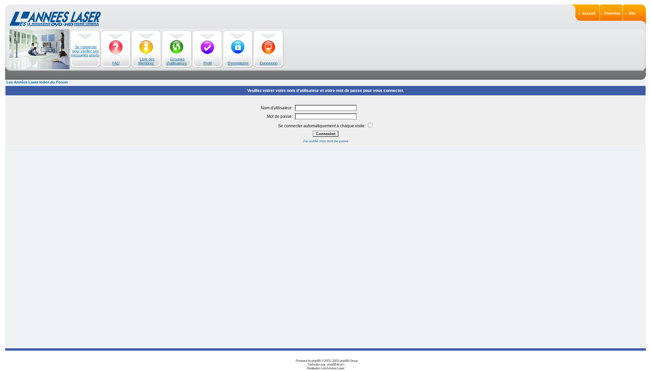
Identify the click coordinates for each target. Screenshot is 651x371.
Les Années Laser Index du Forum (37, 82)
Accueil (588, 13)
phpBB (316, 361)
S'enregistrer (238, 63)
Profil (207, 63)
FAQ (116, 63)
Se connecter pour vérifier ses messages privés (85, 51)
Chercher (612, 13)
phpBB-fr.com (335, 364)
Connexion (268, 63)
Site (632, 13)
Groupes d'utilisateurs (176, 61)
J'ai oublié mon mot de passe (326, 141)
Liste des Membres (146, 61)
